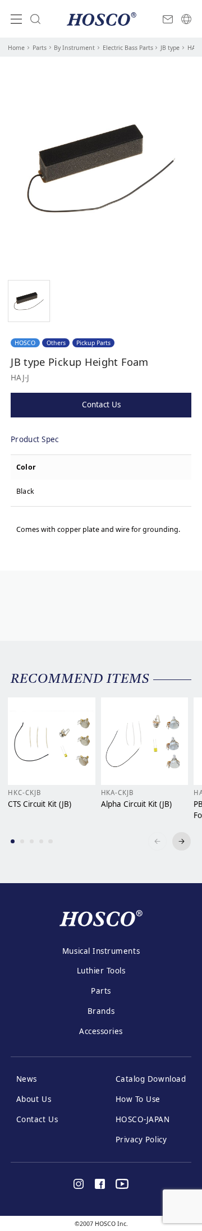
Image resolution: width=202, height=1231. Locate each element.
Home (16, 47)
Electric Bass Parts (128, 47)
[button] (13, 841)
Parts (40, 47)
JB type (170, 47)
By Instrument (74, 47)
